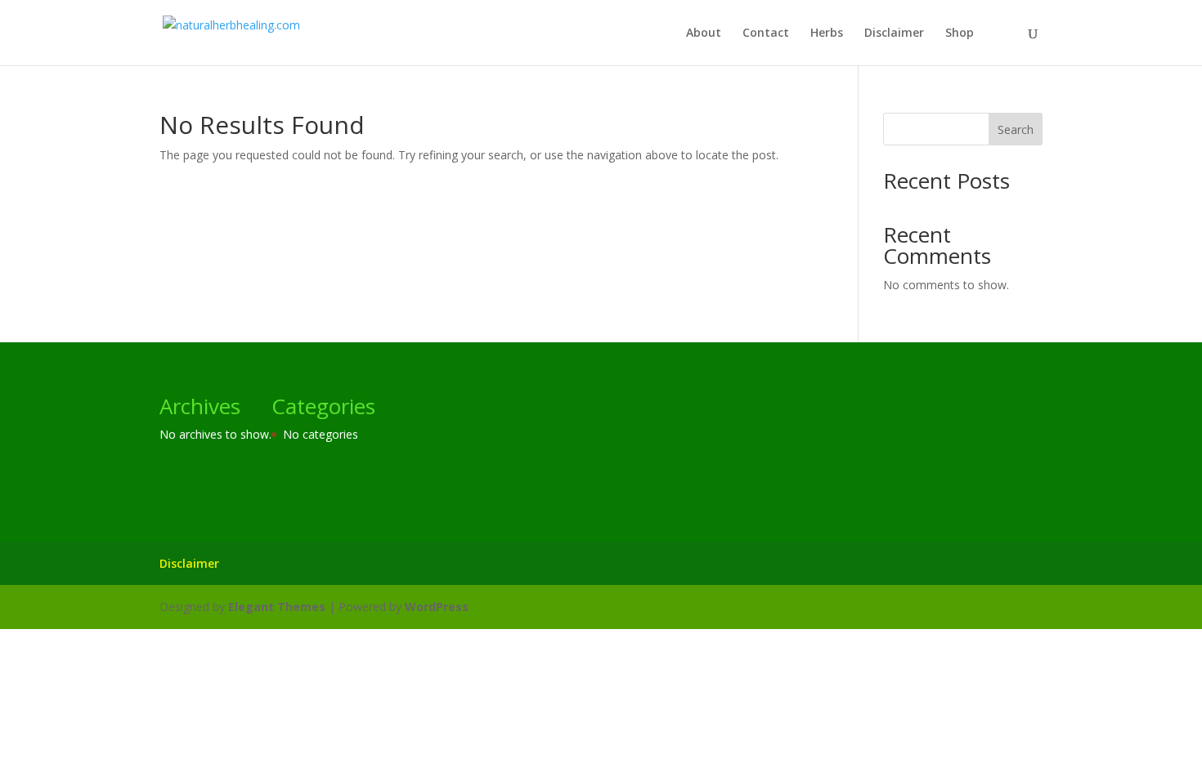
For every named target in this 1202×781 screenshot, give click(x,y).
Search (1016, 129)
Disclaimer (894, 33)
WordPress (437, 606)
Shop (959, 33)
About (703, 33)
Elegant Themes (276, 606)
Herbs (826, 33)
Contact (765, 33)
